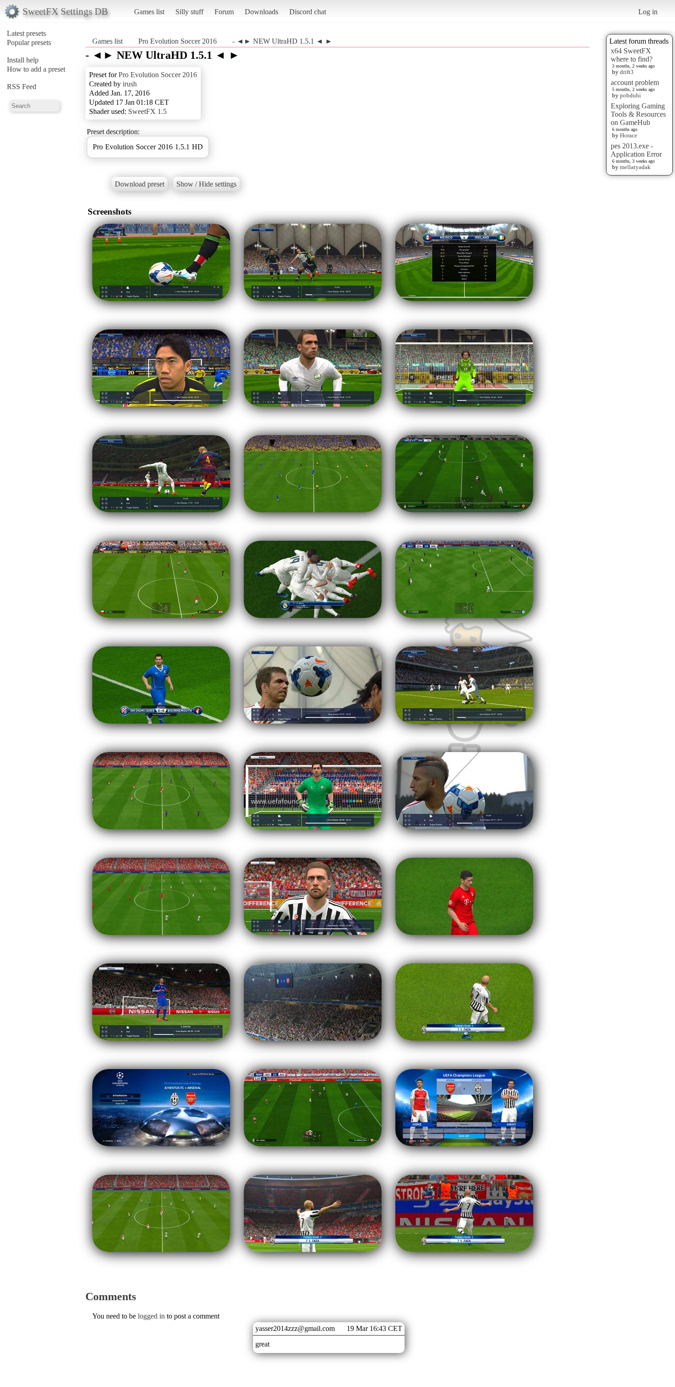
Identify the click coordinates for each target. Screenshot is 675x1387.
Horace (628, 135)
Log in (648, 12)
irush (130, 84)
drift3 (627, 71)
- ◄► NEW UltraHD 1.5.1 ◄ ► (282, 41)
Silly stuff (189, 12)
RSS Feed (21, 87)
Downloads (261, 12)
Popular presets (29, 42)
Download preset (139, 184)
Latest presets (26, 33)
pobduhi (630, 95)
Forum (224, 12)
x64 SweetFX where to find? (631, 55)
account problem (635, 82)
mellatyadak (635, 167)
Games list (149, 12)
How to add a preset (36, 69)
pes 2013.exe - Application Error (636, 150)
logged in (151, 1316)
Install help (23, 60)
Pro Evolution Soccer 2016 (177, 41)
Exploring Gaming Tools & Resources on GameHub (638, 114)
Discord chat (307, 12)
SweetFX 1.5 (147, 111)
